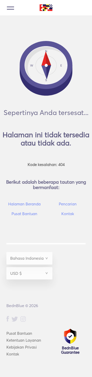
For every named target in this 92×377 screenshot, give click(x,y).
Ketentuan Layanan (23, 340)
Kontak (12, 354)
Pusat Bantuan (19, 333)
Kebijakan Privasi (21, 347)
